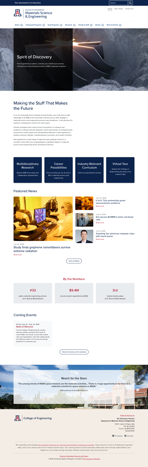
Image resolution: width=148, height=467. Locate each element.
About (17, 25)
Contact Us (129, 9)
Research (68, 25)
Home (110, 9)
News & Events (112, 25)
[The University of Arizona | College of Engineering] (33, 418)
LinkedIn (130, 436)
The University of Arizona (91, 459)
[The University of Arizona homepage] (27, 3)
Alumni (98, 25)
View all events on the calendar (74, 352)
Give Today (118, 9)
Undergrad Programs (33, 25)
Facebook (118, 436)
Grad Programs (53, 25)
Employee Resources (127, 415)
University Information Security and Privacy (74, 456)
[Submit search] (130, 3)
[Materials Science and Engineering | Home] (33, 13)
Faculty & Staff (83, 25)
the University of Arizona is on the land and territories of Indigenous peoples (66, 445)
